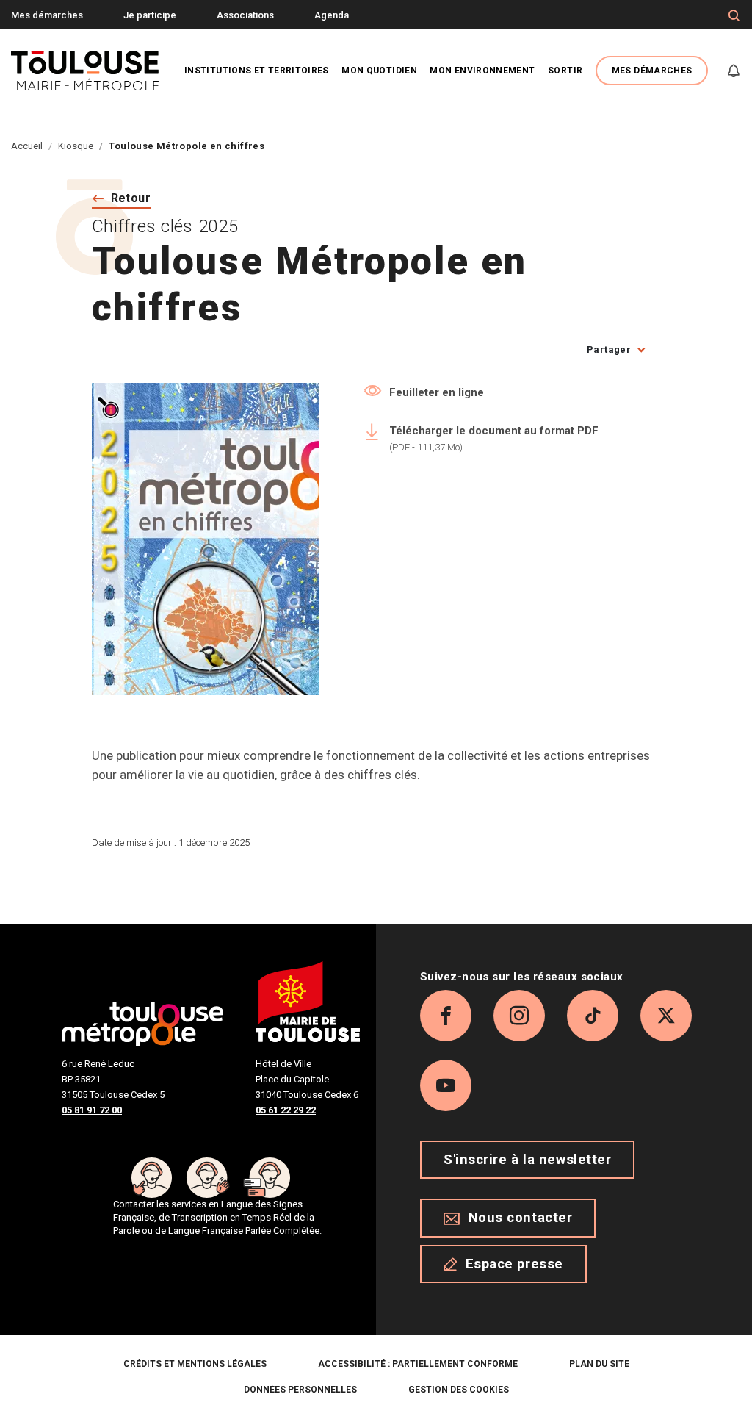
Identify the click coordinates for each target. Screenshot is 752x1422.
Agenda (331, 15)
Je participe (149, 15)
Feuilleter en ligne (436, 392)
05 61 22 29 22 (286, 1110)
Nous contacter (521, 1218)
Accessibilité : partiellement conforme (418, 1364)
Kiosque (75, 145)
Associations (245, 15)
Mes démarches (47, 15)
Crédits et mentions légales (195, 1364)
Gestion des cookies (458, 1390)
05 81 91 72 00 (92, 1110)
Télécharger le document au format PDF (494, 438)
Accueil (27, 145)
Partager (609, 349)
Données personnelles (300, 1390)
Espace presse (514, 1264)
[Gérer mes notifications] (733, 70)
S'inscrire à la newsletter (527, 1160)
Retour (131, 198)
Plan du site (599, 1364)
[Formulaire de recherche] (734, 15)
